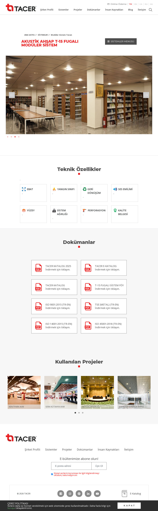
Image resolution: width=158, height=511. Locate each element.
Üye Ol (99, 466)
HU (151, 4)
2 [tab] (11, 137)
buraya (11, 508)
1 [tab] (7, 137)
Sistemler (63, 9)
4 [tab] (19, 137)
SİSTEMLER (43, 35)
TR (130, 4)
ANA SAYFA (29, 35)
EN (135, 4)
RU (146, 4)
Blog (130, 9)
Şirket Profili (46, 9)
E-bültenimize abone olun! (79, 459)
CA (140, 4)
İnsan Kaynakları (114, 9)
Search (151, 8)
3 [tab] (15, 137)
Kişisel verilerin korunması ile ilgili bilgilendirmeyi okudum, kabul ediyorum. (76, 474)
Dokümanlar (93, 9)
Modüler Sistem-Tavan (61, 35)
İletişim (142, 9)
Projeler (78, 9)
